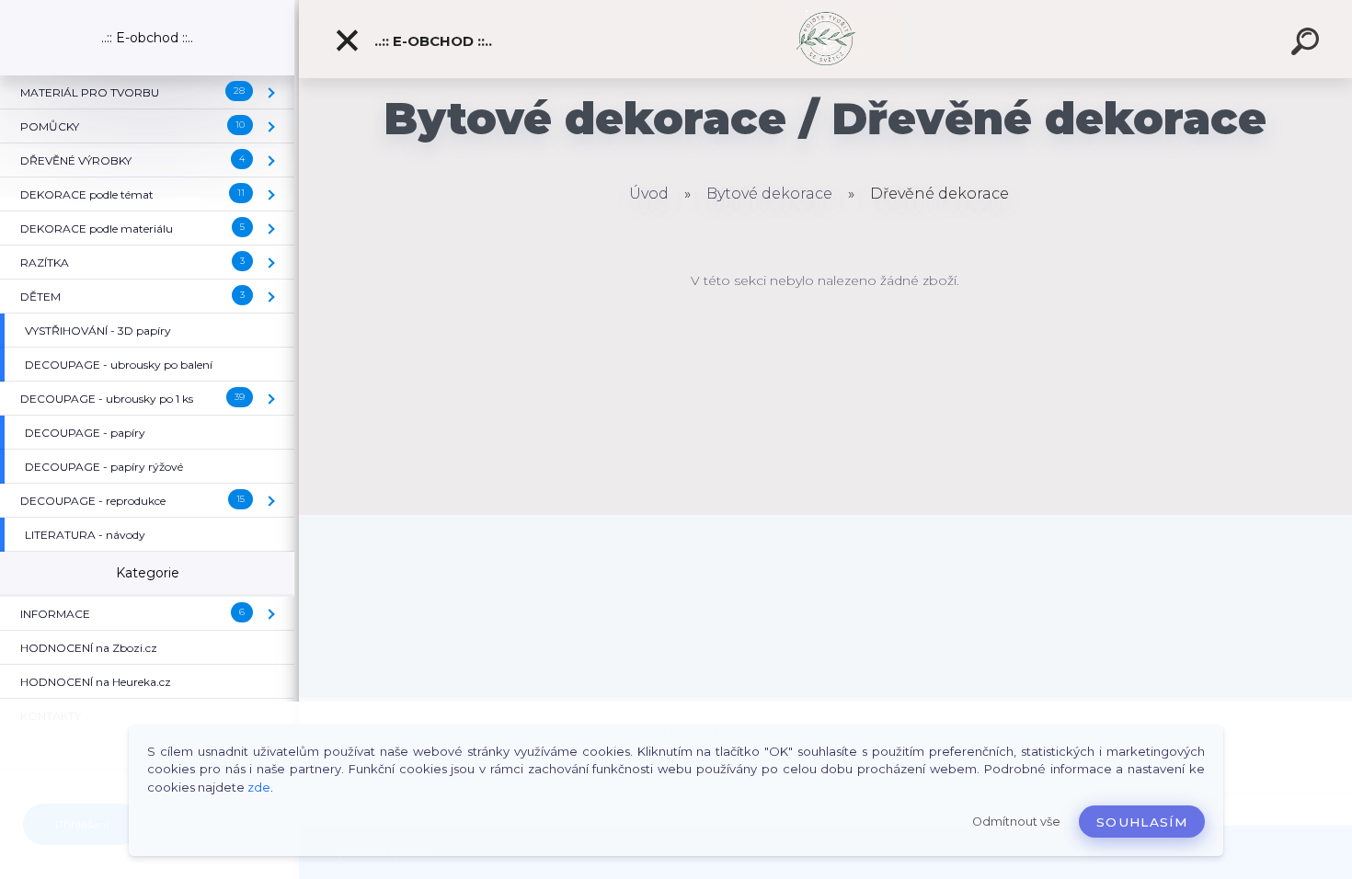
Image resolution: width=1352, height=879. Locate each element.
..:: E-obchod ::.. (431, 41)
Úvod (649, 193)
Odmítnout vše (1016, 821)
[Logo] (825, 39)
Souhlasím (1141, 822)
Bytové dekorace (769, 193)
